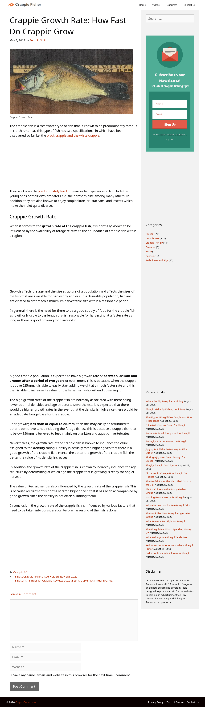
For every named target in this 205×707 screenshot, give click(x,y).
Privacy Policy (155, 702)
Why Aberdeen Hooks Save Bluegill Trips (168, 505)
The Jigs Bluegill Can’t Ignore (161, 465)
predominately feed (52, 191)
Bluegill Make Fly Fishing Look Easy (165, 409)
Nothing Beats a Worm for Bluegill (165, 497)
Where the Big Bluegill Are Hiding (164, 401)
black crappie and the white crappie (73, 135)
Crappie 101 (21, 572)
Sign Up (170, 124)
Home (142, 4)
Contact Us (189, 4)
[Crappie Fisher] (25, 5)
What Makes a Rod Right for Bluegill (165, 521)
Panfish (150, 255)
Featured (151, 247)
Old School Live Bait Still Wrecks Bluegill (168, 553)
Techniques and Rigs (157, 260)
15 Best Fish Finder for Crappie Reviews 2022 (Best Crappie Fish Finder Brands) (63, 580)
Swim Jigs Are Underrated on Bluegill (166, 441)
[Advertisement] (74, 165)
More (149, 251)
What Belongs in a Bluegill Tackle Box (166, 537)
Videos (156, 4)
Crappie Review (154, 242)
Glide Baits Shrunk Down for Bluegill (166, 425)
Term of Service (175, 702)
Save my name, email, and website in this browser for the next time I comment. (72, 675)
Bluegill (150, 233)
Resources (171, 4)
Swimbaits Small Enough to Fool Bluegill (168, 433)
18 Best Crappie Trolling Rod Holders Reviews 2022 (45, 576)
